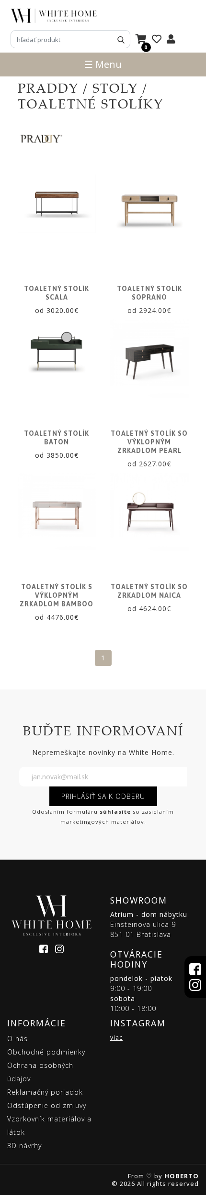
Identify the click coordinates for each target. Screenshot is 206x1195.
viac (116, 1038)
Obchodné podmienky (46, 1051)
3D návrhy (24, 1145)
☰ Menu (103, 64)
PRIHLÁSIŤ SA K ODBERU (103, 796)
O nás (17, 1038)
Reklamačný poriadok (45, 1092)
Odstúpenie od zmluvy (46, 1105)
